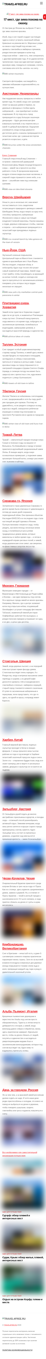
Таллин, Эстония (14, 344)
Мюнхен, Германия (15, 585)
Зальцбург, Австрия (16, 809)
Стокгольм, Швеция (16, 661)
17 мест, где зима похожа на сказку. (23, 21)
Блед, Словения (9, 155)
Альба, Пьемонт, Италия (20, 1011)
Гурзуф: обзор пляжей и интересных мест (16, 1217)
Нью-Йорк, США (14, 250)
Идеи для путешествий (12, 1212)
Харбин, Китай (12, 740)
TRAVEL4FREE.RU (10, 1325)
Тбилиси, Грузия (14, 391)
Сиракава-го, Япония (17, 501)
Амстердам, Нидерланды (20, 93)
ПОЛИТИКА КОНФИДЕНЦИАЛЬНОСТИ (17, 1350)
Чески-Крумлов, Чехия (18, 878)
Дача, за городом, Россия (20, 1090)
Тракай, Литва (12, 434)
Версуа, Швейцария (16, 197)
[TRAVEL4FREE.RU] (14, 4)
